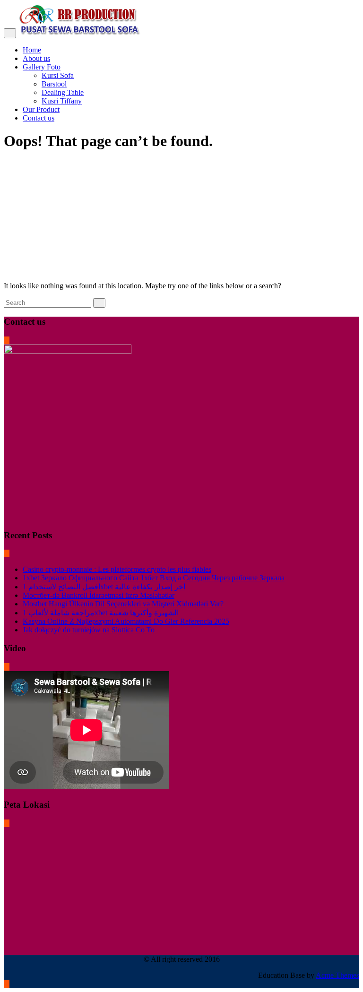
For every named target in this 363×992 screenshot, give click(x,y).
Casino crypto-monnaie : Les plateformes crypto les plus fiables (117, 569)
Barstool (54, 84)
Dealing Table (63, 92)
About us (36, 58)
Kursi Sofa (58, 75)
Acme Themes (337, 975)
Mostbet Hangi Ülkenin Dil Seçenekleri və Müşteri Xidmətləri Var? (123, 604)
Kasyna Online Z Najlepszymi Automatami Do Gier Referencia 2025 (126, 621)
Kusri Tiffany (62, 101)
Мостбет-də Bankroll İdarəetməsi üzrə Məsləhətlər (98, 595)
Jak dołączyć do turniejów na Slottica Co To (89, 630)
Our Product (41, 109)
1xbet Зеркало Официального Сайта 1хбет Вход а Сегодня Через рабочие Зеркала (154, 578)
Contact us (38, 118)
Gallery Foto (41, 67)
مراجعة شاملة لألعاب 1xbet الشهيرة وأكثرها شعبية (101, 613)
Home (32, 50)
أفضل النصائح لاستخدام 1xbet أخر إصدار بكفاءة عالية (104, 587)
